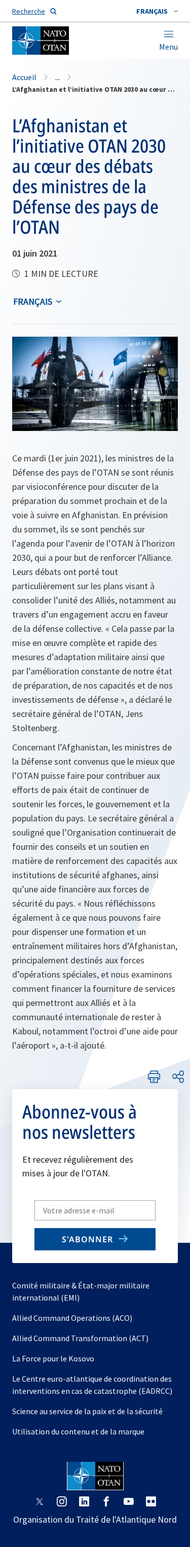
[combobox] (157, 11)
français (32, 301)
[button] (157, 11)
